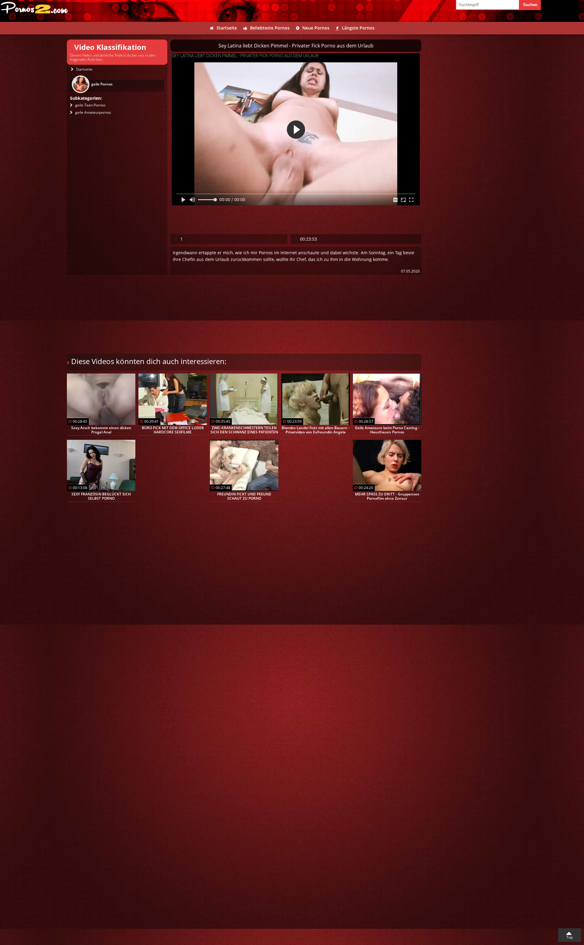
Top (569, 937)
